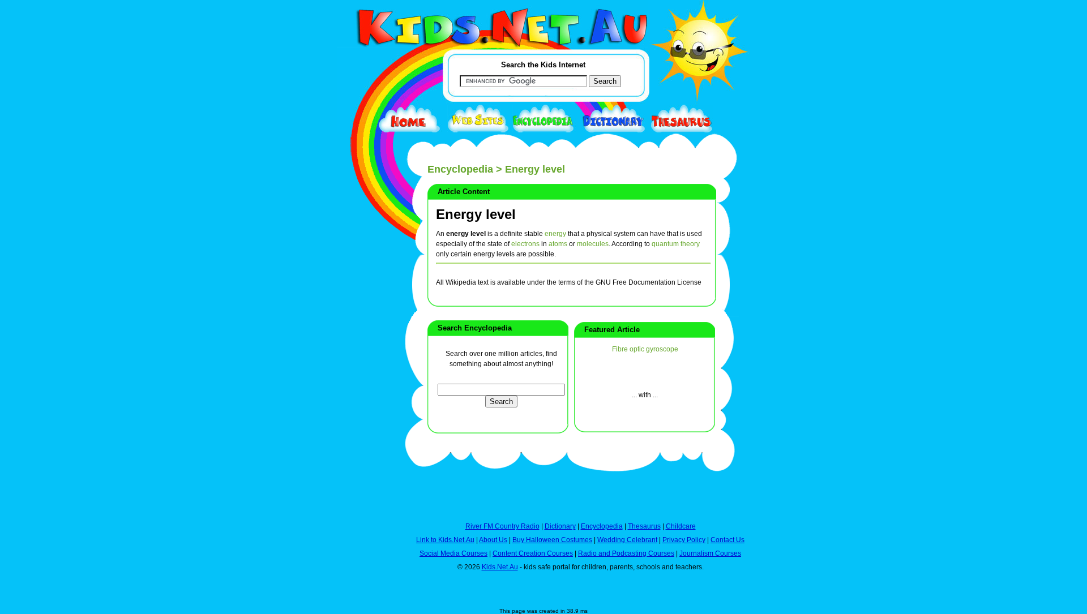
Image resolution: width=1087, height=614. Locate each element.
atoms (558, 244)
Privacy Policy (683, 540)
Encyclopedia (460, 169)
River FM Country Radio (502, 526)
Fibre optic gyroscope (645, 349)
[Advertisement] (365, 414)
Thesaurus (644, 526)
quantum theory (676, 244)
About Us (493, 540)
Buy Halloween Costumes (552, 540)
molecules (593, 244)
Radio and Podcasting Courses (626, 553)
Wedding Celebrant (627, 540)
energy (555, 234)
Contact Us (727, 540)
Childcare (681, 526)
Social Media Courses (453, 553)
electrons (525, 244)
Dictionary (560, 526)
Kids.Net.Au (500, 567)
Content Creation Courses (533, 553)
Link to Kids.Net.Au (445, 540)
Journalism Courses (710, 553)
